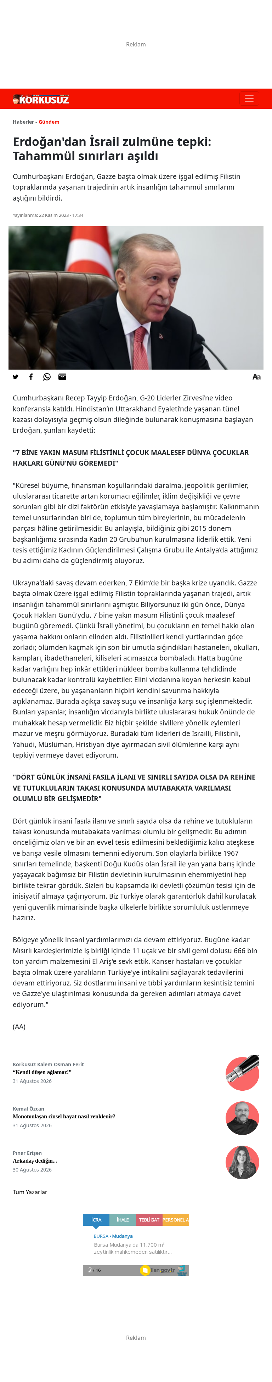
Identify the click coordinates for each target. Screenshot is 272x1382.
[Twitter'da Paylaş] (15, 377)
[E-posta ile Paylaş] (62, 377)
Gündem (49, 121)
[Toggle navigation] (249, 98)
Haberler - (25, 121)
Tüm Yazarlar (30, 1192)
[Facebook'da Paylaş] (31, 377)
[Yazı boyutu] (256, 377)
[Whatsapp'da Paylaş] (47, 377)
